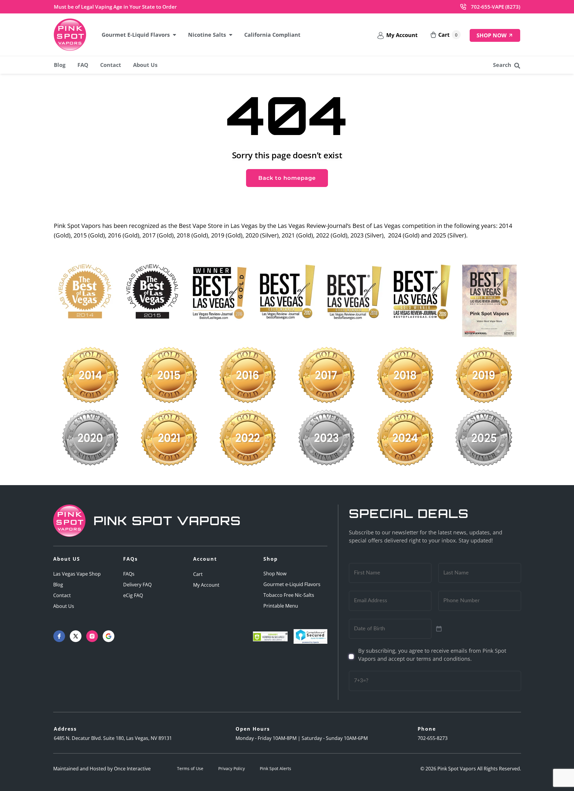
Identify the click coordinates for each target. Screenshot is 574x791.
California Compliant (272, 34)
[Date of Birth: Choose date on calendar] (438, 629)
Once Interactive (132, 768)
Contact (110, 64)
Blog (59, 64)
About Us (145, 64)
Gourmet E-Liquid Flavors (136, 34)
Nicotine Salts (207, 34)
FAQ (82, 64)
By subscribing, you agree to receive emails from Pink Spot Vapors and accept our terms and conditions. (432, 654)
